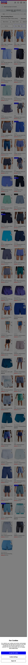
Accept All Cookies (13, 653)
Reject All (13, 661)
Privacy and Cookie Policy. (17, 647)
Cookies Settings (13, 657)
